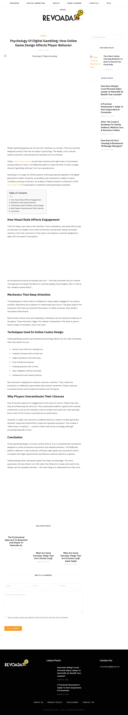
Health (56, 3)
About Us (38, 702)
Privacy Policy (55, 702)
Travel (63, 10)
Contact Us (88, 702)
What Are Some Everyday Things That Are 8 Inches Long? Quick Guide (71, 557)
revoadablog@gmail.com (110, 667)
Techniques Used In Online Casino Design (27, 205)
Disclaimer (72, 702)
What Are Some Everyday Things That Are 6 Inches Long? (43, 556)
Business (14, 3)
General (43, 36)
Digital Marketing (36, 3)
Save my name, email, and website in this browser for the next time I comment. (38, 617)
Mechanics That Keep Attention (23, 202)
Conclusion (15, 211)
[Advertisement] (45, 128)
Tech (108, 3)
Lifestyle (93, 3)
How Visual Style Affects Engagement (26, 200)
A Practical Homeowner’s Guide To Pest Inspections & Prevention (69, 688)
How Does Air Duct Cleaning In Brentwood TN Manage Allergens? (112, 143)
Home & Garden (74, 3)
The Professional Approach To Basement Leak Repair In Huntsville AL (16, 541)
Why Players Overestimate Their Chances (27, 208)
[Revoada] (64, 14)
